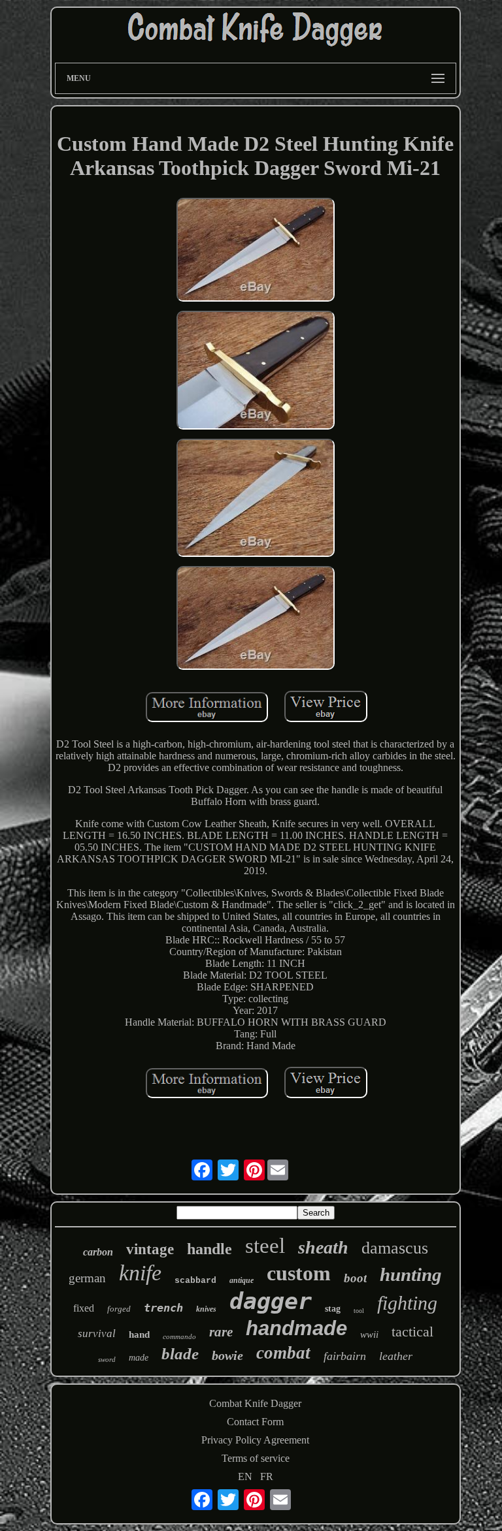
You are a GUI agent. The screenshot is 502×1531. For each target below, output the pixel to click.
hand (139, 1334)
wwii (369, 1334)
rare (221, 1332)
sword (107, 1359)
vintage (150, 1249)
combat (283, 1353)
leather (395, 1356)
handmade (296, 1328)
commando (179, 1336)
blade (180, 1354)
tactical (412, 1331)
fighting (407, 1303)
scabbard (195, 1281)
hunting (411, 1274)
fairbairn (345, 1356)
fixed (83, 1308)
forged (119, 1309)
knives (206, 1309)
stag (333, 1309)
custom (299, 1273)
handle (209, 1248)
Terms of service (256, 1458)
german (87, 1278)
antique (241, 1280)
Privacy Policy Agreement (255, 1439)
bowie (227, 1355)
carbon (98, 1251)
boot (355, 1278)
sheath (323, 1247)
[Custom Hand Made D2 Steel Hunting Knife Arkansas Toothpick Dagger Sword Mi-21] (255, 251)
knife (140, 1273)
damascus (394, 1248)
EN (245, 1476)
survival (97, 1333)
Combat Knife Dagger (255, 1403)
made (138, 1358)
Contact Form (255, 1421)
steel (265, 1245)
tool (359, 1310)
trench (163, 1307)
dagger (270, 1301)
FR (266, 1476)
